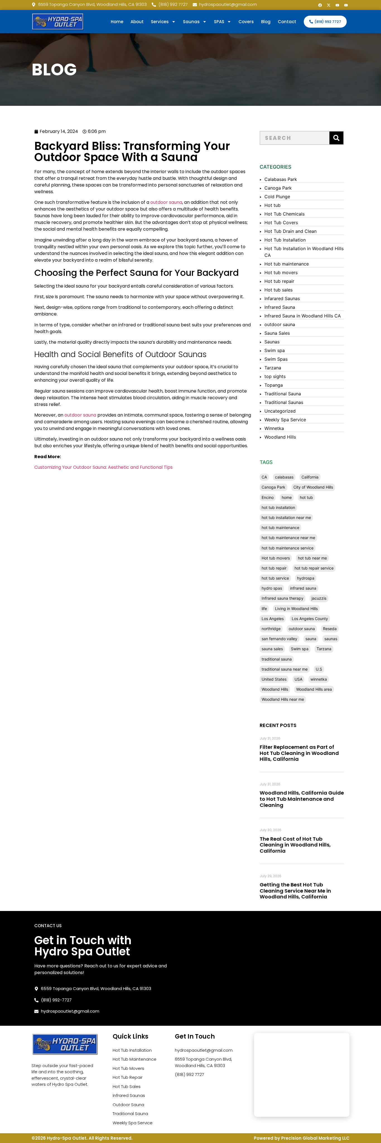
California (310, 477)
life (264, 608)
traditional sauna (277, 659)
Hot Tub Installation (285, 240)
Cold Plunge (277, 196)
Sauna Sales (277, 333)
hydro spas (272, 588)
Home (117, 22)
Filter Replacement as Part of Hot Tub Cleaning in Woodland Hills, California (299, 752)
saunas (330, 638)
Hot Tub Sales (127, 1086)
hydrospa (305, 578)
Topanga (273, 385)
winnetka (318, 679)
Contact (287, 22)
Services (160, 22)
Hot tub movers (281, 272)
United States (274, 679)
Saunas (271, 342)
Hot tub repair (279, 281)
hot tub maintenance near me (288, 537)
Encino (268, 497)
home (287, 497)
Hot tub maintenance (286, 264)
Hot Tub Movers (128, 1068)
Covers (246, 22)
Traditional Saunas (283, 402)
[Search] (336, 137)
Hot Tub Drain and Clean (290, 231)
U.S (319, 669)
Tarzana (272, 367)
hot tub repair (274, 568)
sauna (310, 638)
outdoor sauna (166, 202)
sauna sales (272, 648)
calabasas (284, 477)
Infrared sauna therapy (282, 598)
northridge (271, 628)
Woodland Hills (280, 437)
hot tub (306, 497)
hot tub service (275, 578)
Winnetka (274, 428)
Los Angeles (273, 618)
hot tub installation (278, 507)
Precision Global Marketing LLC (315, 1138)
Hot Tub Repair (128, 1077)
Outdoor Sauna (128, 1105)
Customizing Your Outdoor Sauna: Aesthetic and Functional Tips (103, 467)
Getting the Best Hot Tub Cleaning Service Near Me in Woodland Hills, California (295, 890)
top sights (275, 376)
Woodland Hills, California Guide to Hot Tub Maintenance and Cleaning (302, 798)
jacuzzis (319, 598)
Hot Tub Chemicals (284, 214)
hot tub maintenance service (288, 548)
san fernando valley (279, 638)
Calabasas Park (280, 179)
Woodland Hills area (314, 689)
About (137, 22)
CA (264, 477)
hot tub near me (312, 558)
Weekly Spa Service (285, 419)
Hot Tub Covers (281, 222)
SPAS (219, 22)
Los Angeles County (310, 618)
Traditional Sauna (282, 393)
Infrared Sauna (279, 307)
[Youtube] (337, 5)
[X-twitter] (328, 5)
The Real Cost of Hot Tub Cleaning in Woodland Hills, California (295, 844)
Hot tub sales (278, 290)
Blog (266, 22)
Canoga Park (278, 188)
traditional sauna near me (285, 669)
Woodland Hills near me (283, 699)
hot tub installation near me (286, 517)
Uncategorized (280, 411)
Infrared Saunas (129, 1095)
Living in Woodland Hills (296, 608)
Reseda (330, 628)
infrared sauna (303, 588)
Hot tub (272, 205)
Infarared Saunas (282, 298)
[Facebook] (320, 5)
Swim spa (274, 350)
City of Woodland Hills (313, 487)
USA (298, 679)
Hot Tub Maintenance (134, 1059)
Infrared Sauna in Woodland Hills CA (302, 316)
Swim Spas (276, 359)
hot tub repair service (314, 568)
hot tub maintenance (280, 527)
